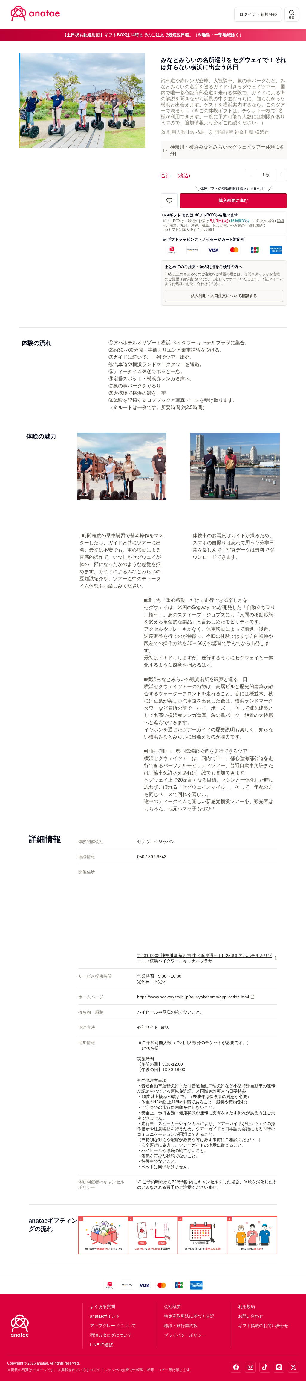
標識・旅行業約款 (181, 1325)
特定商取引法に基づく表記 (189, 1316)
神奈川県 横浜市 (252, 132)
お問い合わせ (250, 1316)
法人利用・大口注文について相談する (224, 295)
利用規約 (246, 1306)
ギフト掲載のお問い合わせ (263, 1325)
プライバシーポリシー (185, 1335)
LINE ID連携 (101, 1344)
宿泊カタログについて (111, 1335)
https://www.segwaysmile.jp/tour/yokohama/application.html (193, 996)
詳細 (280, 221)
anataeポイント (105, 1316)
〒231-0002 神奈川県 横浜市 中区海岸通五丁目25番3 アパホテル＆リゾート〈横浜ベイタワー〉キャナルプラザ (204, 958)
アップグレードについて (113, 1325)
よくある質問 (102, 1306)
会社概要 (172, 1306)
